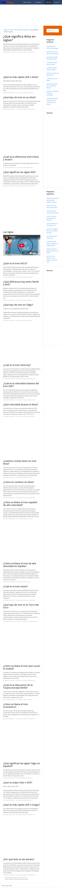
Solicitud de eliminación (9, 52)
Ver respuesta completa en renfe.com (24, 277)
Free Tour (48, 2)
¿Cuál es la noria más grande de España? (51, 218)
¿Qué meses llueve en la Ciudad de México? (51, 86)
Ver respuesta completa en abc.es (23, 581)
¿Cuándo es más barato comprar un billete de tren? (52, 243)
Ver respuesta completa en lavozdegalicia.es (25, 497)
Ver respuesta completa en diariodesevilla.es (26, 875)
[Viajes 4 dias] (7, 2)
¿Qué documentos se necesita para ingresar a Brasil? (52, 200)
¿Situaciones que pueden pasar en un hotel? (52, 251)
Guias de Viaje (27, 2)
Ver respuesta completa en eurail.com (24, 518)
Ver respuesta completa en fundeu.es (24, 778)
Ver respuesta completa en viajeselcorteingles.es (26, 621)
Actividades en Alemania (21, 30)
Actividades (38, 2)
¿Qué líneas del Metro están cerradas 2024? (16, 877)
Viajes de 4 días (8, 30)
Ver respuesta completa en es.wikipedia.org (25, 52)
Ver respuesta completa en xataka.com (24, 800)
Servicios (56, 2)
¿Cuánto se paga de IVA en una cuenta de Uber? (52, 231)
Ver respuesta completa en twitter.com (24, 167)
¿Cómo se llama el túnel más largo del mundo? (16, 879)
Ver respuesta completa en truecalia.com (25, 92)
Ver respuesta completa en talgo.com (24, 320)
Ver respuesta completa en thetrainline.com (25, 109)
